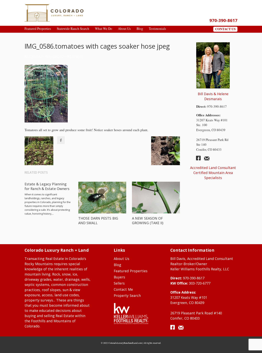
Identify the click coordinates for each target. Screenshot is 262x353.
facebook (200, 159)
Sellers (119, 283)
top (254, 345)
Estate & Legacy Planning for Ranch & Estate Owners (47, 186)
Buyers (119, 277)
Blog (117, 264)
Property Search (127, 295)
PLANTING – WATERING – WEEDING (54, 56)
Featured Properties (130, 271)
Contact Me (123, 289)
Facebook (61, 140)
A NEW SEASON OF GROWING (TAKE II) (147, 220)
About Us (121, 258)
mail (206, 159)
